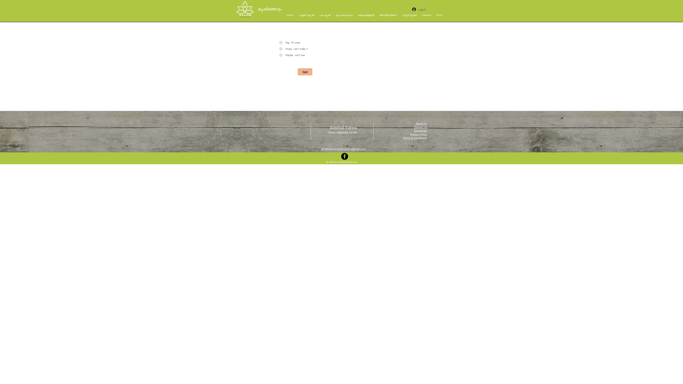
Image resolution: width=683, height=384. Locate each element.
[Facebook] (344, 156)
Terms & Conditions (414, 138)
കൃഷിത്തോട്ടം (270, 9)
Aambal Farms (343, 127)
